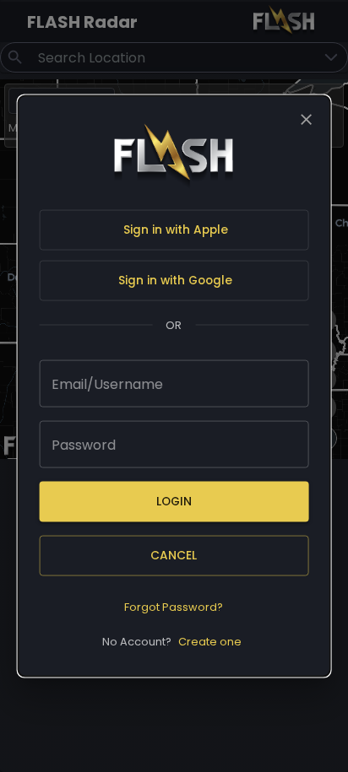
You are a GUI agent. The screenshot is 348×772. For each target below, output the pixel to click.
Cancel (173, 556)
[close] (306, 119)
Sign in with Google (175, 280)
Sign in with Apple (175, 229)
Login (174, 502)
